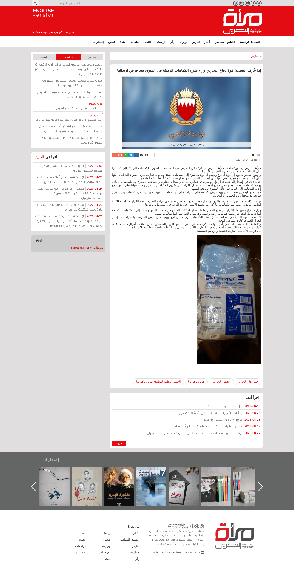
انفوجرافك (104, 552)
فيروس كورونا (196, 381)
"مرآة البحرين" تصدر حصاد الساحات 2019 (252, 477)
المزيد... (119, 443)
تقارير (196, 42)
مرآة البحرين (242, 21)
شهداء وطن (123, 472)
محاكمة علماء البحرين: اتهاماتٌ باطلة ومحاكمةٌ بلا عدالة (217, 426)
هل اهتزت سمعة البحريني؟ (234, 406)
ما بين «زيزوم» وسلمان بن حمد (232, 419)
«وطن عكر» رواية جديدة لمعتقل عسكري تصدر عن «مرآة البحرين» (220, 479)
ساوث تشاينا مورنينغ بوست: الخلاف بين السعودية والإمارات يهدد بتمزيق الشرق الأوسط (72, 83)
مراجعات (81, 546)
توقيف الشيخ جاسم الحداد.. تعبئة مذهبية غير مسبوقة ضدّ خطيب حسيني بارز (203, 433)
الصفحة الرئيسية (249, 42)
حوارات (183, 42)
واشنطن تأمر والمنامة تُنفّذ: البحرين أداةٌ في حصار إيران (218, 413)
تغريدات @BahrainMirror (87, 247)
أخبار (207, 42)
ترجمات (160, 42)
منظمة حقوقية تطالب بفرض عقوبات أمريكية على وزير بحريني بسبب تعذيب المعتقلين (70, 94)
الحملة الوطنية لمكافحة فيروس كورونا (158, 381)
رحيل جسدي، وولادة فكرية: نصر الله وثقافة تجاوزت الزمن (69, 117)
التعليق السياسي (224, 42)
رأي (172, 42)
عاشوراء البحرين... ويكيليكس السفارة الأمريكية (156, 477)
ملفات (135, 42)
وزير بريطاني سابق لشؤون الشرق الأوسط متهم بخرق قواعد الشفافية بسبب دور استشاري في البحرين (71, 128)
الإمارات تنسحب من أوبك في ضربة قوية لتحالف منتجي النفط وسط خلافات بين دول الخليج (69, 179)
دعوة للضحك (59, 472)
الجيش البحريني (221, 381)
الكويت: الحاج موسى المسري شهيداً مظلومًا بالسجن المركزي (71, 168)
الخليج (112, 42)
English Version (43, 12)
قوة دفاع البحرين (248, 381)
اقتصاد (147, 42)
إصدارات (98, 42)
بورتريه (106, 546)
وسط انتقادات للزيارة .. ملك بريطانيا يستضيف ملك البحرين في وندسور (72, 140)
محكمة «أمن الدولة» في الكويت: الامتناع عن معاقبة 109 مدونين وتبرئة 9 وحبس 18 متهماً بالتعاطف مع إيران (69, 193)
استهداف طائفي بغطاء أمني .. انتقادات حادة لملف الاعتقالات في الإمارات (70, 207)
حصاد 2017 (188, 472)
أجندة (123, 42)
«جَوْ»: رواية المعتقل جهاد (91, 474)
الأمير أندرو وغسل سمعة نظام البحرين (79, 105)
